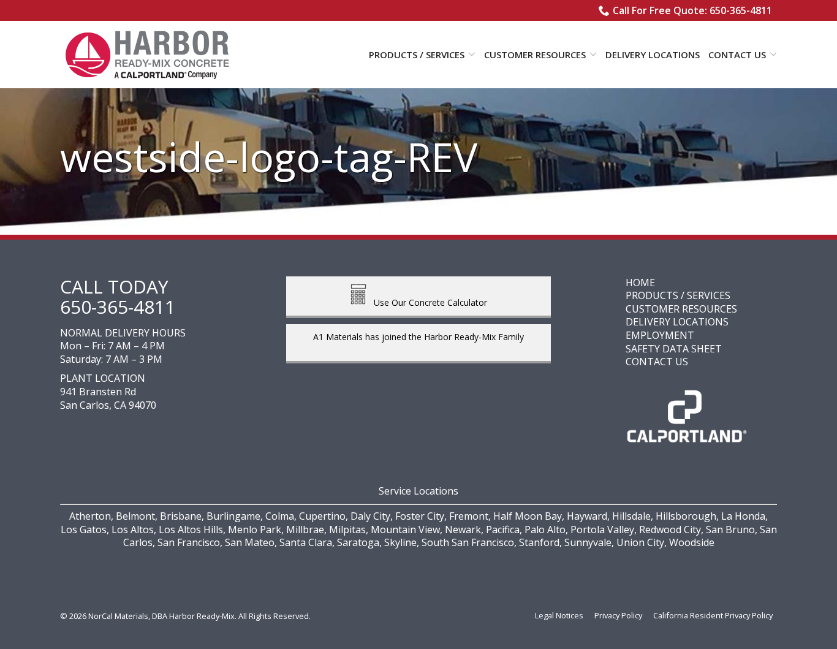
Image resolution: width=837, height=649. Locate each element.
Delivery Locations (652, 54)
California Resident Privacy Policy (713, 615)
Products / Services (416, 54)
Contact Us (737, 54)
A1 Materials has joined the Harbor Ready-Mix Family (418, 337)
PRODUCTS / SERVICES (678, 295)
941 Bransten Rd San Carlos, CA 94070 (108, 398)
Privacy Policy (618, 615)
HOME (640, 282)
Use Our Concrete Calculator (426, 302)
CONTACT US (657, 361)
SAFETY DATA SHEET (674, 348)
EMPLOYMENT (660, 335)
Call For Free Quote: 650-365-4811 (692, 10)
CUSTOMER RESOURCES (681, 309)
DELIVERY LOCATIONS (677, 321)
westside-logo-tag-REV (268, 156)
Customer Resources (535, 54)
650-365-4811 (117, 306)
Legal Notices (559, 615)
